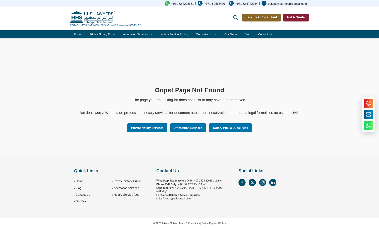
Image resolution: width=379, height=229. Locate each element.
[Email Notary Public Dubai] (368, 114)
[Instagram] (262, 182)
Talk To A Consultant (261, 17)
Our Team (230, 34)
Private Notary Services (147, 127)
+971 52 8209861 (204, 180)
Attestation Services (135, 34)
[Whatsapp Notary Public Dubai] (368, 125)
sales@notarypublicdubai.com (173, 198)
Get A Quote (296, 17)
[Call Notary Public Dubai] (368, 103)
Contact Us (265, 34)
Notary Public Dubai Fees (230, 127)
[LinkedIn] (272, 182)
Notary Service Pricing (174, 34)
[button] (235, 17)
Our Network (204, 34)
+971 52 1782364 (188, 184)
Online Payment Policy (214, 223)
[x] (252, 182)
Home (78, 34)
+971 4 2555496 (178, 187)
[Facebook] (242, 182)
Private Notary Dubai (102, 34)
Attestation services (126, 188)
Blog (247, 34)
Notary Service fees (126, 194)
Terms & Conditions (189, 223)
